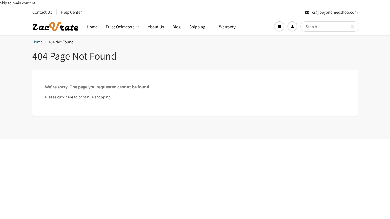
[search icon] (352, 26)
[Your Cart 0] (279, 26)
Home (92, 26)
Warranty (227, 26)
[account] (292, 26)
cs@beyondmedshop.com (334, 12)
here (69, 97)
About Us (156, 26)
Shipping (197, 26)
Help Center (71, 12)
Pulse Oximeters (120, 26)
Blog (176, 26)
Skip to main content (17, 2)
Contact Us (42, 12)
